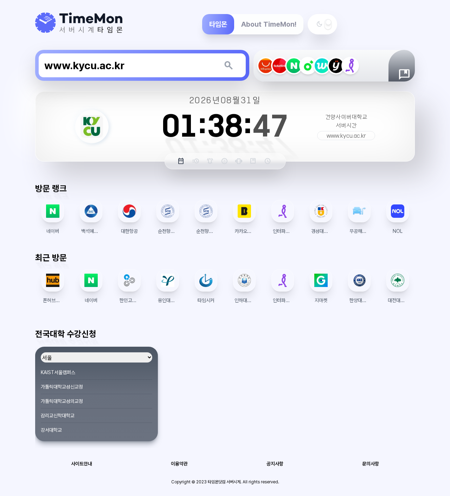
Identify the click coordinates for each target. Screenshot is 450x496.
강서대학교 (51, 430)
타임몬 (218, 24)
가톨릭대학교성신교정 (62, 387)
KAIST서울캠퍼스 (58, 372)
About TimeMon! (268, 24)
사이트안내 (81, 463)
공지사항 (274, 463)
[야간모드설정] (328, 24)
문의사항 (370, 463)
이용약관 (179, 463)
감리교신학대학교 (58, 415)
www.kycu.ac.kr (346, 135)
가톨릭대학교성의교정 (62, 401)
